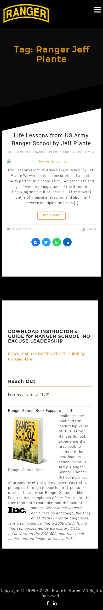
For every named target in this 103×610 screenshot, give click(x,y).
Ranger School (20, 152)
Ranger (91, 229)
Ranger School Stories (53, 152)
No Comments (21, 229)
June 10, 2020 (85, 152)
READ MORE (51, 215)
